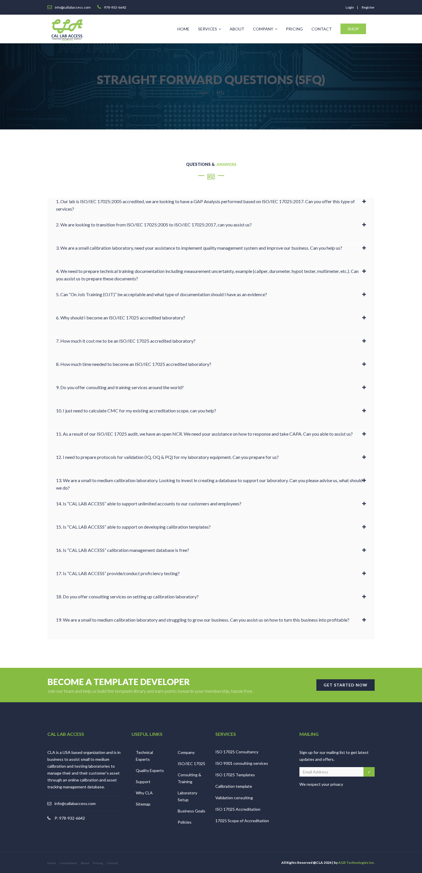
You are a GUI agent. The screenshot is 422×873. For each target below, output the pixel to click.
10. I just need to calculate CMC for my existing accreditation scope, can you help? (136, 410)
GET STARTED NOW (345, 684)
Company (263, 28)
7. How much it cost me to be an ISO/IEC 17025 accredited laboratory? (125, 341)
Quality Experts (150, 770)
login (350, 7)
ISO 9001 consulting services (241, 763)
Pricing (294, 28)
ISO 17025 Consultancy (236, 751)
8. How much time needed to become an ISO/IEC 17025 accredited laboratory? (133, 364)
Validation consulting (234, 797)
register (368, 7)
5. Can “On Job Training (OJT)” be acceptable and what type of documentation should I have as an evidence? (161, 294)
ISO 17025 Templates (235, 774)
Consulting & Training (189, 778)
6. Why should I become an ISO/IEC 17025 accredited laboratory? (120, 317)
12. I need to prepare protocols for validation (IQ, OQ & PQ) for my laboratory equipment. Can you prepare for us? (167, 457)
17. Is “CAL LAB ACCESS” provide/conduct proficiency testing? (118, 573)
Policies (184, 822)
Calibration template (233, 786)
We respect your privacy (321, 784)
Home (183, 28)
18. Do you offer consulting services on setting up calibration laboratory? (127, 596)
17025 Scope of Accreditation (242, 820)
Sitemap (143, 804)
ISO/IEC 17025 (191, 763)
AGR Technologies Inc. (356, 862)
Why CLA (144, 792)
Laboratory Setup (187, 796)
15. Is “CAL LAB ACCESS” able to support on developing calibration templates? (133, 526)
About (237, 28)
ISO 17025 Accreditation (237, 809)
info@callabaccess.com (75, 803)
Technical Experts (144, 756)
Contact (321, 28)
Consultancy (68, 863)
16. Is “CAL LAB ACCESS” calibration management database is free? (122, 550)
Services (207, 28)
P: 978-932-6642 (70, 818)
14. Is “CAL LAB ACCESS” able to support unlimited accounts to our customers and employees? (148, 503)
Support (143, 781)
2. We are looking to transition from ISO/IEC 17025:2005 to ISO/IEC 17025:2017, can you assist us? (154, 224)
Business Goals (191, 810)
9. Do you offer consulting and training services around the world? (120, 387)
